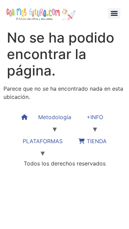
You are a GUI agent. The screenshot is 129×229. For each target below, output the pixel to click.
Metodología (54, 117)
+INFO (95, 117)
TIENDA (96, 141)
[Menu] (114, 13)
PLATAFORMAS (43, 141)
